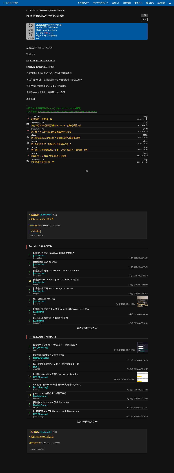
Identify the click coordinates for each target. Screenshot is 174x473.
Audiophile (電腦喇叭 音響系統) (52, 10)
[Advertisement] (87, 189)
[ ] (39, 255)
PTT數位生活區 (32, 10)
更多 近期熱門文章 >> (87, 328)
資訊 (43, 214)
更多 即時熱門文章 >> (87, 421)
